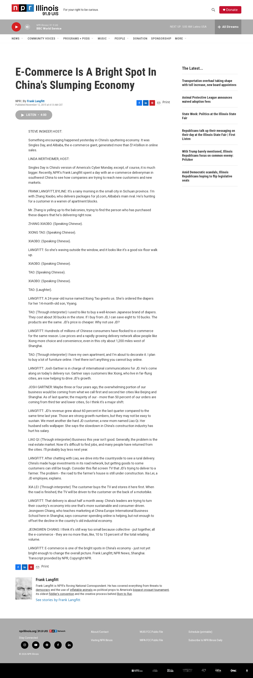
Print (166, 102)
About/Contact (100, 632)
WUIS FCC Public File (151, 632)
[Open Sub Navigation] (22, 38)
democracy (43, 590)
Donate (232, 10)
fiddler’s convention (61, 594)
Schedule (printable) (200, 632)
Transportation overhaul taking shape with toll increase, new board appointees (209, 83)
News (16, 38)
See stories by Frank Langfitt (58, 600)
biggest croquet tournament (151, 590)
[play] (16, 27)
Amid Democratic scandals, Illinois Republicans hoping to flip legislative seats (207, 176)
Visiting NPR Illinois (102, 640)
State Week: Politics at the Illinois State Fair (209, 116)
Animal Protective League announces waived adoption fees (207, 99)
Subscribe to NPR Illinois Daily (205, 640)
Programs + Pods (76, 38)
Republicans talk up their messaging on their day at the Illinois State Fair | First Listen (208, 135)
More (179, 38)
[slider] (33, 27)
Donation (140, 38)
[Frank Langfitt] (23, 588)
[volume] (27, 27)
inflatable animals (81, 590)
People (120, 38)
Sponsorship (161, 38)
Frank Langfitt (35, 101)
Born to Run (124, 594)
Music (102, 38)
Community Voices (41, 38)
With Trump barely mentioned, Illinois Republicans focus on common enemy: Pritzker (207, 155)
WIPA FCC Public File (151, 640)
